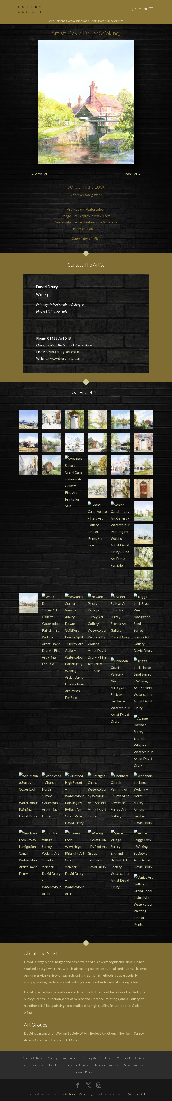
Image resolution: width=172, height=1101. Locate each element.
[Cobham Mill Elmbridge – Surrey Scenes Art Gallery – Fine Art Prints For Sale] (51, 465)
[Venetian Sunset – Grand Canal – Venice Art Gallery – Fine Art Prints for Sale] (74, 482)
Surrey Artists (32, 1058)
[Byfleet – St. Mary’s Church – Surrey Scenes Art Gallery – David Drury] (120, 616)
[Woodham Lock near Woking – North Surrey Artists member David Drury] (143, 799)
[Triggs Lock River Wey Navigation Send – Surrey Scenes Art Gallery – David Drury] (143, 623)
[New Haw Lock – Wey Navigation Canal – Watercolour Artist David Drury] (28, 853)
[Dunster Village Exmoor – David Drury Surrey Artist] (97, 488)
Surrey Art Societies (96, 1058)
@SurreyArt (136, 1094)
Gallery (53, 1058)
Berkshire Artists (76, 1065)
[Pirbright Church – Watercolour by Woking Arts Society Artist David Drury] (97, 795)
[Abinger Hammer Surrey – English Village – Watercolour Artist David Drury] (143, 742)
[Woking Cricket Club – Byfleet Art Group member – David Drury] (97, 850)
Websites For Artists (130, 1058)
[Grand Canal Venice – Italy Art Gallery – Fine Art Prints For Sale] (97, 524)
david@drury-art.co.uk (62, 352)
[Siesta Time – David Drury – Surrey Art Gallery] (120, 465)
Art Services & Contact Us (41, 1065)
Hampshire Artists (106, 1065)
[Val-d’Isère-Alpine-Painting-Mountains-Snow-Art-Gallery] (74, 442)
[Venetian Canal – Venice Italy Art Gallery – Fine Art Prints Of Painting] (28, 465)
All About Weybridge (79, 1094)
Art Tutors (70, 1058)
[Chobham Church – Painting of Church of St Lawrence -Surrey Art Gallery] (120, 795)
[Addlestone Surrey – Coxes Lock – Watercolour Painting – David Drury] (28, 795)
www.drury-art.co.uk (65, 358)
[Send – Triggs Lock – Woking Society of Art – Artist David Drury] (143, 850)
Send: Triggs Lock (86, 186)
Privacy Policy (83, 1072)
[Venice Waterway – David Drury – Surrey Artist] (120, 488)
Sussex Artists (134, 1065)
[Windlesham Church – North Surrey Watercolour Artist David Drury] (51, 795)
